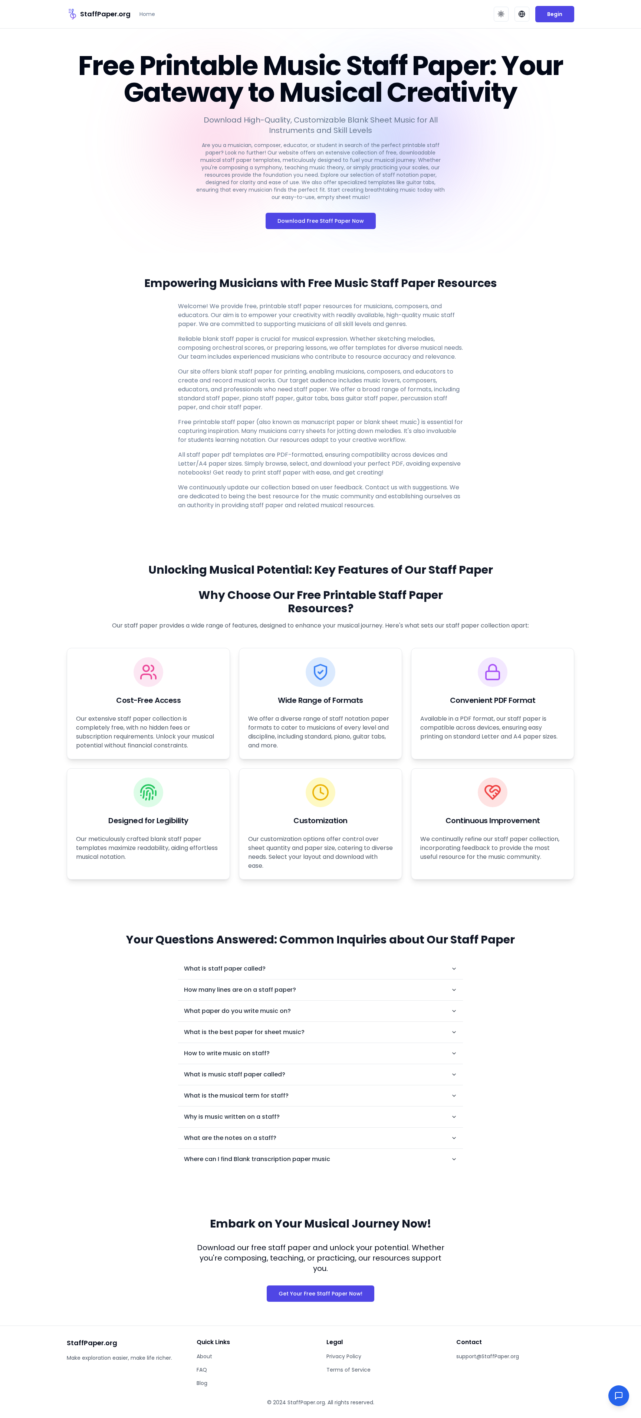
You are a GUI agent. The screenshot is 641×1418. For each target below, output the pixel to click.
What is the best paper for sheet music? (244, 1032)
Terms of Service (348, 1369)
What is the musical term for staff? (236, 1095)
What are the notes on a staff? (230, 1138)
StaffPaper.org (105, 14)
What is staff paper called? (225, 968)
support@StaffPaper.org (487, 1356)
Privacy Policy (343, 1356)
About (204, 1356)
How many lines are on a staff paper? (240, 989)
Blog (202, 1383)
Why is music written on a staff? (232, 1116)
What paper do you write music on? (237, 1011)
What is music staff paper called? (234, 1074)
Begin (554, 14)
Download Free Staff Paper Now (320, 221)
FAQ (202, 1369)
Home (147, 14)
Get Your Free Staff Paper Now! (320, 1293)
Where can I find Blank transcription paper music (257, 1159)
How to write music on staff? (227, 1053)
